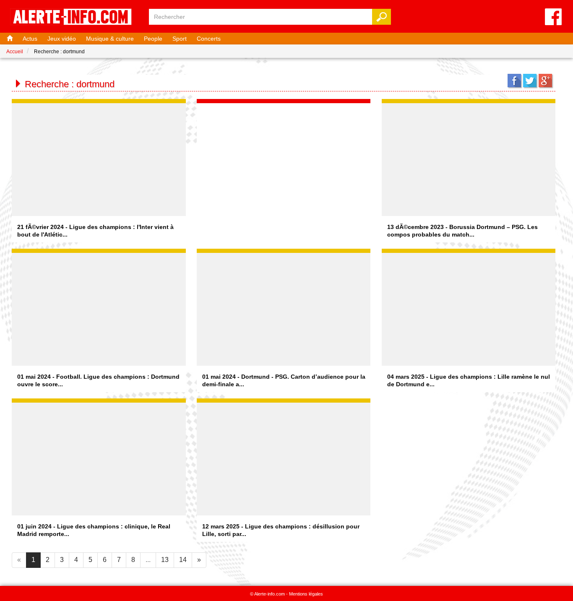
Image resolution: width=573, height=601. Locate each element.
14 (183, 559)
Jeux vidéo (61, 38)
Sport (179, 38)
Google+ (545, 80)
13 (165, 559)
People (153, 38)
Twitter (530, 80)
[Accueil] (9, 38)
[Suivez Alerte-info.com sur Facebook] (553, 17)
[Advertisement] (283, 155)
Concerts (209, 38)
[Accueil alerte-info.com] (75, 17)
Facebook (514, 80)
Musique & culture (110, 38)
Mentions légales (306, 593)
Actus (30, 38)
